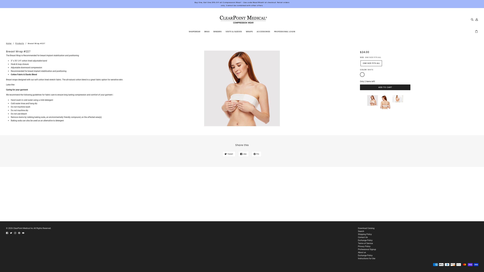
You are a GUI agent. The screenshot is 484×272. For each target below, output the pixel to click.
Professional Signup (367, 249)
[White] (362, 74)
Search (361, 231)
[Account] (476, 19)
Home (8, 44)
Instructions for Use (366, 258)
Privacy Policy (364, 246)
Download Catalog (366, 228)
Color (363, 70)
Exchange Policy (365, 240)
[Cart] (477, 32)
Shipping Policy (365, 234)
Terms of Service (365, 243)
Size (362, 57)
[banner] (242, 19)
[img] (472, 19)
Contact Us (363, 237)
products (19, 44)
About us (362, 252)
